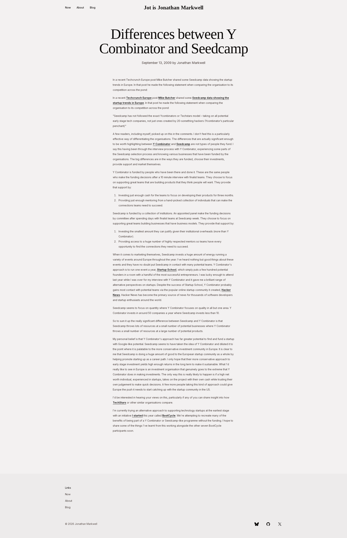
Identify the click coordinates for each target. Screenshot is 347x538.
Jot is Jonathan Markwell (173, 7)
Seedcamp (183, 144)
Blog (92, 7)
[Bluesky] (256, 523)
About (80, 7)
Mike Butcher (166, 97)
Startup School (166, 269)
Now (68, 7)
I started (137, 415)
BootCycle (168, 415)
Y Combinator (161, 144)
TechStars (119, 402)
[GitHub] (268, 523)
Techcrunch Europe (139, 97)
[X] (280, 523)
